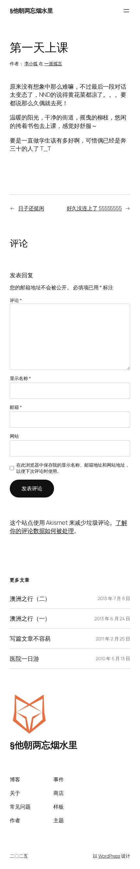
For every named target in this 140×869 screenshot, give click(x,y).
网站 (14, 436)
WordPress (109, 856)
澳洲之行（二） (30, 598)
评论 (16, 300)
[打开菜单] (126, 11)
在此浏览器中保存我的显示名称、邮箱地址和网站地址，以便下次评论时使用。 (73, 468)
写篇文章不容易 (30, 638)
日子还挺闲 (31, 208)
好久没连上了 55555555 (94, 208)
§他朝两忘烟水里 (31, 10)
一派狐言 (53, 63)
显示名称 (20, 378)
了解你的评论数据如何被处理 (68, 526)
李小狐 (31, 63)
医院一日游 (24, 658)
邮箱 (16, 407)
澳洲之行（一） (30, 618)
